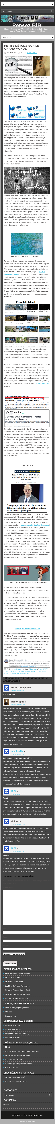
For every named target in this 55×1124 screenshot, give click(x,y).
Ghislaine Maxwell (24, 671)
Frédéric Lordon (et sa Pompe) (16, 1081)
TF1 (27, 673)
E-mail (6, 937)
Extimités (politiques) (12, 1025)
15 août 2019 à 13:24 (18, 824)
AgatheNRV (17, 751)
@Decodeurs (33, 669)
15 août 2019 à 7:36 (17, 754)
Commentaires (10, 964)
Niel (18, 673)
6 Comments (32, 53)
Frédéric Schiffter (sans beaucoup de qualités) (22, 1051)
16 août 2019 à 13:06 (18, 851)
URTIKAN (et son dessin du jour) (17, 998)
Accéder (6, 1104)
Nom (5, 928)
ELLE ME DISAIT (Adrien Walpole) (17, 973)
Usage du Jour (10, 1016)
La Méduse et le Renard (14, 981)
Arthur (40, 669)
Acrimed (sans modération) (15, 1077)
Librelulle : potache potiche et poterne (19, 1063)
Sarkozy (22, 673)
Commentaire (8, 887)
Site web (6, 945)
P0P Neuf (8, 1012)
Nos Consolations (11, 1068)
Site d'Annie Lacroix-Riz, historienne (18, 994)
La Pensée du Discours (13, 1059)
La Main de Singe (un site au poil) (17, 1055)
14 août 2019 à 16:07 (18, 690)
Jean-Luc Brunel (36, 671)
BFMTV (45, 669)
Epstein (6, 671)
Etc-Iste (8, 1047)
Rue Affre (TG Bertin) (12, 1037)
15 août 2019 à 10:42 (18, 794)
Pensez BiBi (27, 25)
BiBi (13, 791)
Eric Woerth (13, 671)
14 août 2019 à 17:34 (18, 705)
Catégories (17, 669)
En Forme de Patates (12, 977)
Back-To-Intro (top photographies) (17, 1007)
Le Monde (13, 673)
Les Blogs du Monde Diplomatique (17, 986)
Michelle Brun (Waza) (13, 1029)
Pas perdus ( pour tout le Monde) (17, 1033)
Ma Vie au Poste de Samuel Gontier (18, 990)
